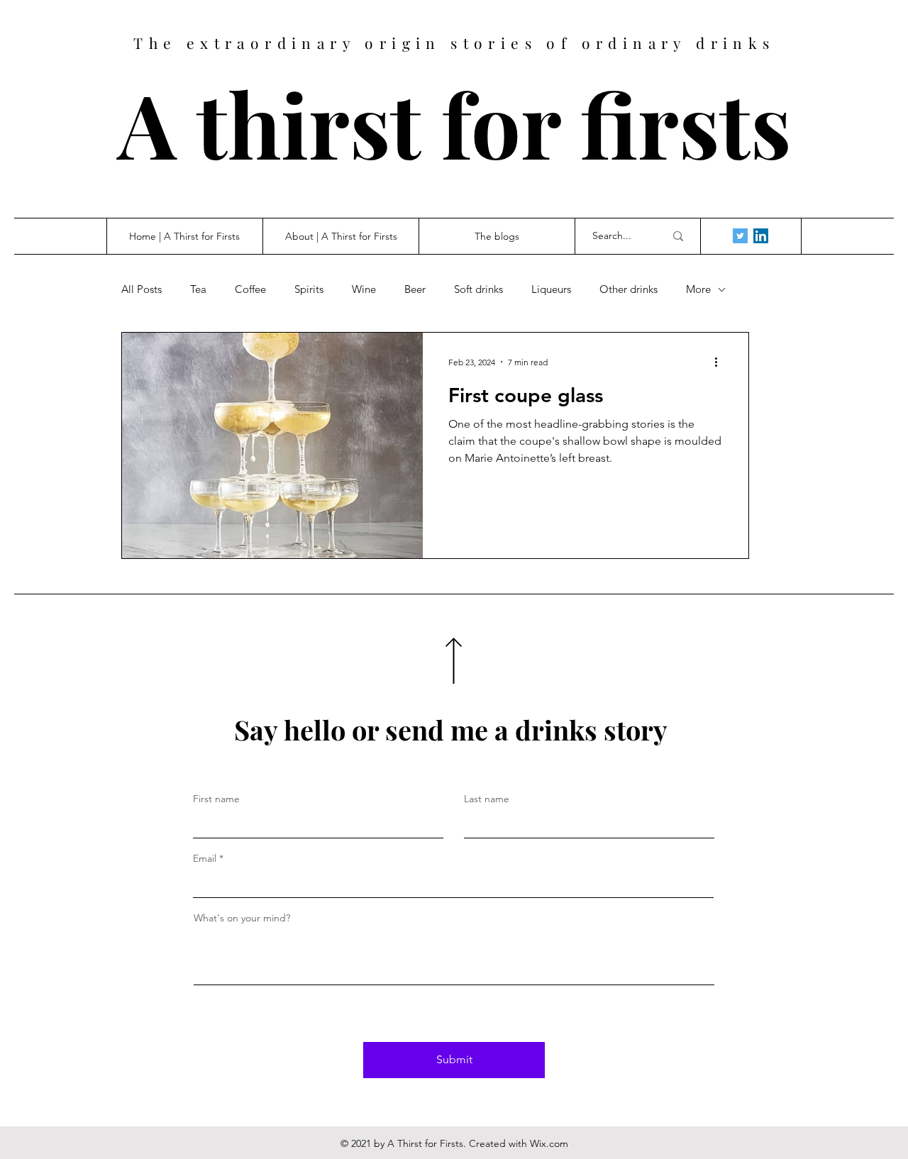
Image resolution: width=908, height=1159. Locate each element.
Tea (198, 289)
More (698, 289)
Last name (486, 799)
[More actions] (720, 361)
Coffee (250, 289)
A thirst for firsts (454, 123)
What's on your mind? (242, 918)
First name (216, 799)
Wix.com (549, 1143)
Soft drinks (478, 289)
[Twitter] (740, 235)
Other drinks (628, 289)
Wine (364, 289)
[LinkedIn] (760, 235)
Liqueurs (551, 289)
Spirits (308, 289)
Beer (415, 289)
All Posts (141, 289)
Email (204, 858)
